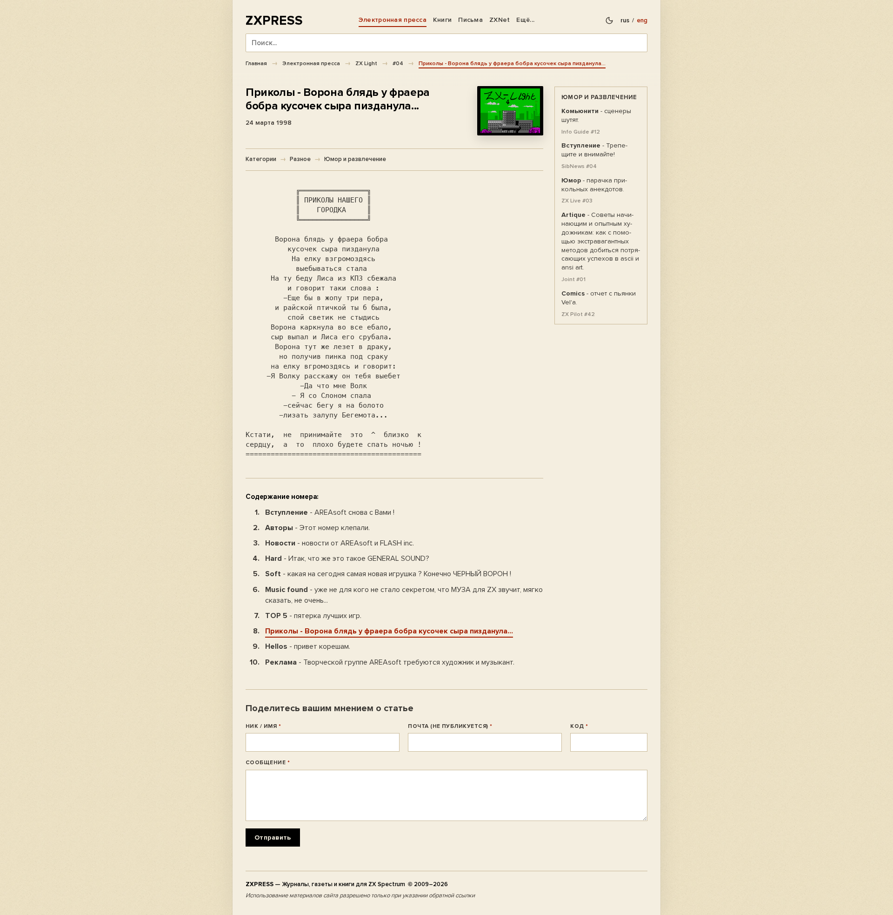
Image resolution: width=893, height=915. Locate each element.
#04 (398, 63)
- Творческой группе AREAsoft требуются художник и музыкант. (389, 662)
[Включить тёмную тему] (609, 20)
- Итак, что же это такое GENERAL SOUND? (347, 558)
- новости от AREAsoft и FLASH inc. (339, 543)
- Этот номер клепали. (317, 527)
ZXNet (499, 20)
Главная (256, 63)
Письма (470, 20)
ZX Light (366, 63)
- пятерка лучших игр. (313, 615)
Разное (300, 159)
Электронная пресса (393, 20)
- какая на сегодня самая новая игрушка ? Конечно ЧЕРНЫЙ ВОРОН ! (388, 574)
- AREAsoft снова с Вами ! (329, 512)
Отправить (272, 837)
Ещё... (525, 20)
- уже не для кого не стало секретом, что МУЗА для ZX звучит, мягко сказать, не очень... (404, 595)
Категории (261, 159)
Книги (442, 20)
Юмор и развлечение (355, 159)
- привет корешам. (307, 646)
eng (642, 20)
